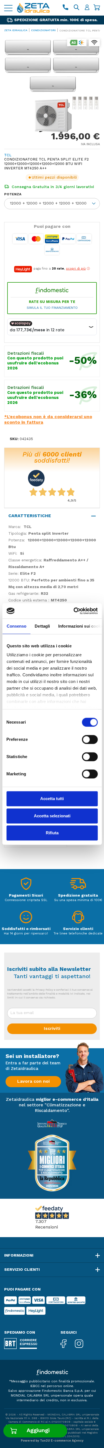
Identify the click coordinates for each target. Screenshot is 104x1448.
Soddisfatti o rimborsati (26, 929)
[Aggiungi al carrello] (35, 1430)
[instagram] (83, 1344)
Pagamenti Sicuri (26, 895)
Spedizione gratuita (78, 895)
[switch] (90, 739)
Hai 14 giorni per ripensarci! (26, 933)
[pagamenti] (26, 885)
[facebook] (67, 1344)
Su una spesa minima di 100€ (78, 900)
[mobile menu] (8, 7)
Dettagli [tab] (42, 626)
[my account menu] (87, 7)
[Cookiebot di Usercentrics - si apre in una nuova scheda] (74, 611)
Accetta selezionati (52, 815)
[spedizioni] (78, 885)
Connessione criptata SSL (26, 900)
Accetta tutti (52, 798)
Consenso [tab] (16, 626)
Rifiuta (52, 832)
